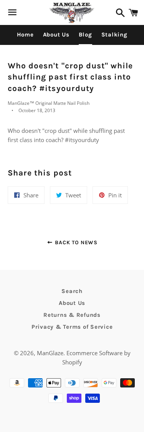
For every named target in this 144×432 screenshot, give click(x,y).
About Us (56, 34)
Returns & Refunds (72, 314)
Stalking (114, 34)
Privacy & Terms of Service (72, 326)
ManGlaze (50, 353)
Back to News (75, 242)
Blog (85, 34)
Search (72, 291)
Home (25, 34)
